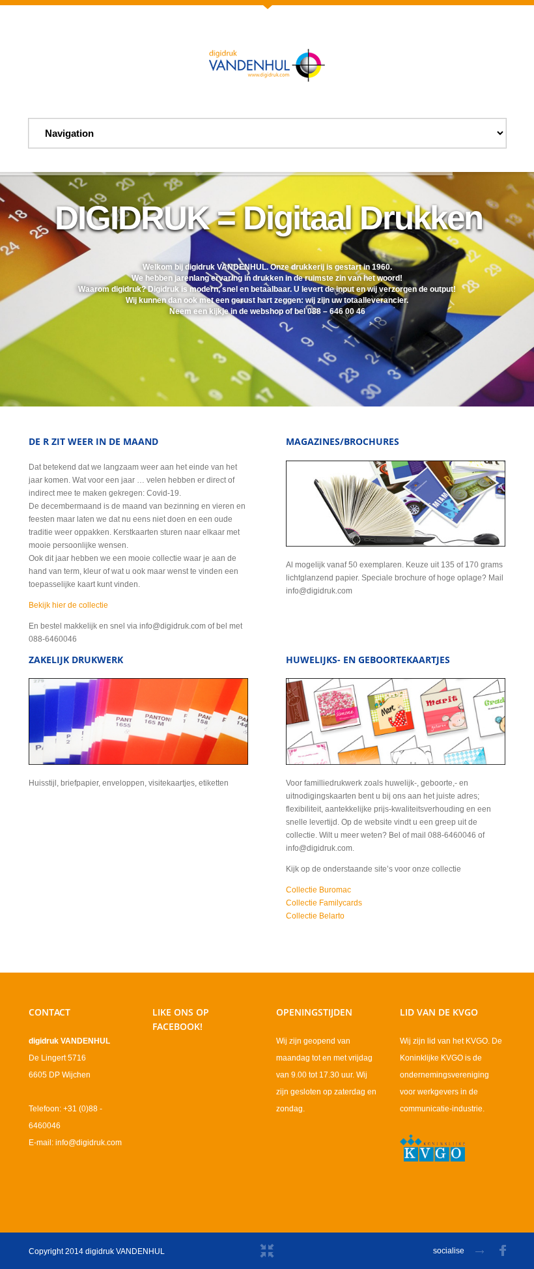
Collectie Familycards (324, 902)
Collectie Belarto (315, 915)
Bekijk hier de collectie (68, 605)
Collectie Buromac (318, 889)
